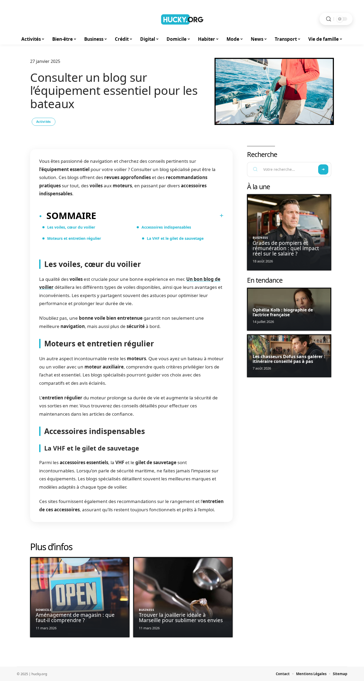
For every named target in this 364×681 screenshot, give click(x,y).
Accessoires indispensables (166, 227)
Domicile (44, 610)
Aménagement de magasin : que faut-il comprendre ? (75, 617)
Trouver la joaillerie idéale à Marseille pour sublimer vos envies (181, 617)
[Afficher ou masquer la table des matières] (160, 215)
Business (146, 610)
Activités (43, 121)
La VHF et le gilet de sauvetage (175, 238)
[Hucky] (182, 19)
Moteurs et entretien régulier (74, 238)
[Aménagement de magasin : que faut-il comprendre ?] (80, 597)
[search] (328, 19)
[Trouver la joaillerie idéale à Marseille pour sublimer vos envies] (183, 597)
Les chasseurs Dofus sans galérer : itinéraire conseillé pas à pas (289, 359)
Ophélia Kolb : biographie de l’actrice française (283, 312)
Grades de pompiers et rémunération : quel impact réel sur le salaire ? (286, 248)
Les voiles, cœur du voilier (71, 227)
